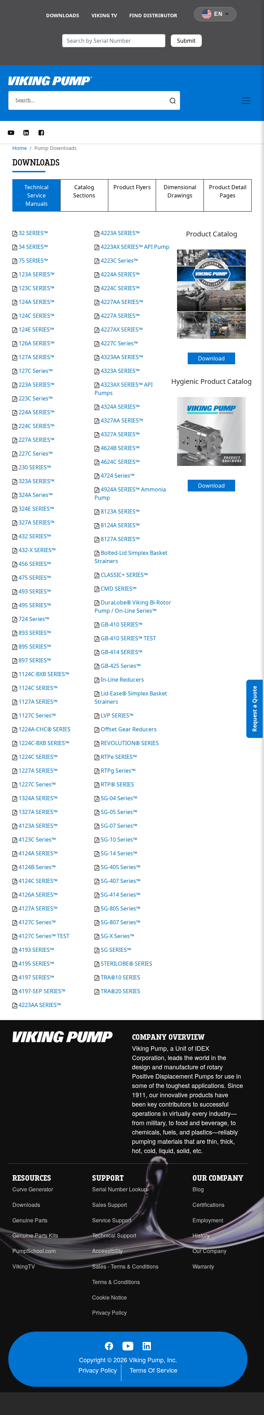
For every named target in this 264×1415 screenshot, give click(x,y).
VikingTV (23, 1266)
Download (211, 358)
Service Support (111, 1220)
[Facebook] (41, 132)
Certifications (208, 1205)
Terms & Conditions (116, 1282)
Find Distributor (153, 15)
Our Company (209, 1251)
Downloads (62, 15)
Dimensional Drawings (180, 191)
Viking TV (104, 15)
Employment (207, 1220)
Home (19, 147)
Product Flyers (132, 187)
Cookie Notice (109, 1297)
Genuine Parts (29, 1220)
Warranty (203, 1266)
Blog (198, 1189)
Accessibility (107, 1251)
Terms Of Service (153, 1369)
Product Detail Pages (227, 191)
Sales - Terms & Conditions (125, 1266)
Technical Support (114, 1235)
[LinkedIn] (26, 132)
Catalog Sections (84, 191)
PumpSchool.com (34, 1251)
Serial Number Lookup (119, 1189)
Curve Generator (32, 1189)
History (201, 1235)
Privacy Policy (109, 1312)
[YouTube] (11, 132)
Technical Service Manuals (36, 195)
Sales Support (109, 1205)
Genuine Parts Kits (35, 1235)
